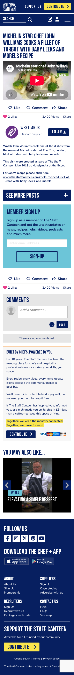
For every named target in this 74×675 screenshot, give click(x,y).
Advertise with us (51, 593)
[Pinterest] (33, 538)
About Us (10, 584)
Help (43, 607)
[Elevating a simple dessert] (37, 485)
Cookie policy (22, 658)
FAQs (43, 611)
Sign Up (9, 588)
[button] (37, 196)
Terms (36, 658)
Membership (12, 593)
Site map (46, 615)
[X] (24, 538)
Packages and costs (17, 615)
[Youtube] (41, 538)
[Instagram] (16, 538)
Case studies (48, 588)
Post (62, 325)
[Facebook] (7, 538)
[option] (37, 485)
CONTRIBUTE (55, 7)
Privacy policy (51, 658)
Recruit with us (14, 611)
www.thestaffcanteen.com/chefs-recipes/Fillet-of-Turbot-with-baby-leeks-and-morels (36, 179)
